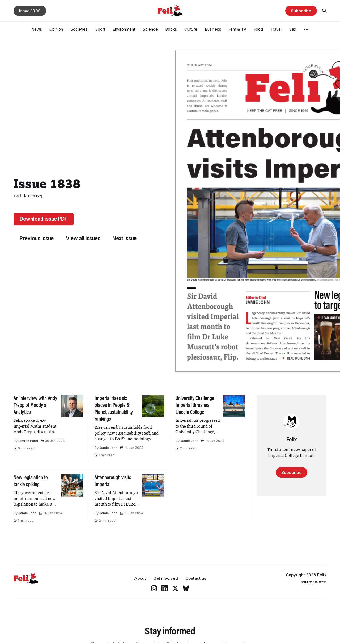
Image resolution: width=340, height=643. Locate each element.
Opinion (56, 29)
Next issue (124, 238)
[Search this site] (324, 10)
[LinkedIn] (165, 588)
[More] (306, 29)
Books (171, 29)
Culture (190, 29)
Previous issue (37, 238)
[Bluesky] (186, 588)
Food (258, 29)
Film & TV (237, 29)
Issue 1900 (30, 10)
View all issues (83, 238)
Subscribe (301, 10)
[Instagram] (154, 588)
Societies (79, 29)
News (36, 29)
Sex (292, 29)
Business (213, 29)
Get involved (165, 578)
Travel (276, 29)
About (140, 578)
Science (150, 29)
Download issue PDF (43, 219)
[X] (175, 588)
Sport (100, 29)
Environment (124, 29)
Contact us (195, 578)
